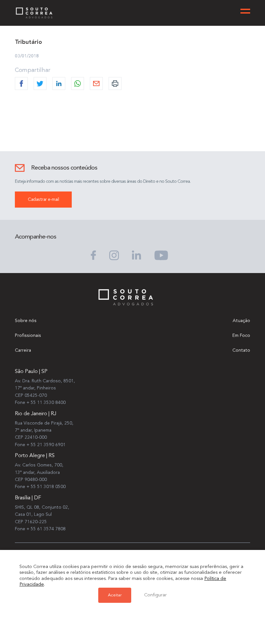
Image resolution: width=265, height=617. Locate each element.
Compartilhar (32, 70)
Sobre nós (26, 320)
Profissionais (28, 335)
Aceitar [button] (115, 595)
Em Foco (241, 335)
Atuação (241, 320)
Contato (241, 350)
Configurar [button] (155, 595)
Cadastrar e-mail (43, 199)
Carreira (23, 350)
